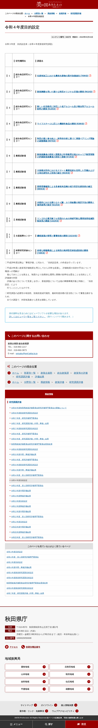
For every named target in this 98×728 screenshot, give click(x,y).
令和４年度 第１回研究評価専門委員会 (27, 475)
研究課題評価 (76, 13)
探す (50, 724)
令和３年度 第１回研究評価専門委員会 (27, 486)
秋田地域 (70, 674)
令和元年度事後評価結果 (21, 532)
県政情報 (51, 13)
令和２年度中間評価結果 (21, 511)
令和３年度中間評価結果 (21, 491)
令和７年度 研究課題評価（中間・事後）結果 (30, 423)
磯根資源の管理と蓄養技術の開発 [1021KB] (57, 236)
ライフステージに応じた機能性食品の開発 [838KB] (60, 124)
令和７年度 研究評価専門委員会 (24, 418)
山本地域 (25, 674)
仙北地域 (70, 682)
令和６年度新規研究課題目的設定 (24, 449)
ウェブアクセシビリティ (63, 711)
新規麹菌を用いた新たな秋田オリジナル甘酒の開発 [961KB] (64, 92)
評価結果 (39, 376)
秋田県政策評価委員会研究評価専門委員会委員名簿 (31, 444)
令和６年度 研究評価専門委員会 (24, 434)
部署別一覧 (30, 373)
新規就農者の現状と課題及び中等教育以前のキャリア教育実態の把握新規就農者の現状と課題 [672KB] (65, 155)
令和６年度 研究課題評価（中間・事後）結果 (30, 439)
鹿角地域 (25, 667)
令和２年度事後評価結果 (21, 506)
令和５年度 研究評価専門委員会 (24, 460)
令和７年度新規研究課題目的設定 (24, 428)
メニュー (18, 724)
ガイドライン (47, 705)
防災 (84, 724)
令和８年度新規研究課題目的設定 (24, 413)
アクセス (14, 647)
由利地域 (25, 682)
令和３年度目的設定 (19, 501)
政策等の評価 (81, 373)
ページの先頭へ (92, 716)
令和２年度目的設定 (19, 522)
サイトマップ (27, 705)
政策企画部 (46, 373)
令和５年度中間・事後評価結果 (23, 454)
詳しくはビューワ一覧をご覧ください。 (27, 317)
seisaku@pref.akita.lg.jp (27, 353)
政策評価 (62, 13)
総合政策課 (63, 373)
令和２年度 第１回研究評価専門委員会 (27, 517)
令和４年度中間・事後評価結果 (23, 470)
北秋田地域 (70, 667)
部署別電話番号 (33, 647)
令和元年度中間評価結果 (21, 527)
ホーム (27, 13)
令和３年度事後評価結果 (21, 496)
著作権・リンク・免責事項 (32, 711)
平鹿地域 (25, 689)
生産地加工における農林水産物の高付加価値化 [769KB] (62, 76)
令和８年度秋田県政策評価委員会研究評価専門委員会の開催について (39, 408)
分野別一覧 (38, 13)
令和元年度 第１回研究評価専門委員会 (27, 537)
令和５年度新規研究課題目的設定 (24, 465)
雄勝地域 (70, 689)
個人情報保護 (67, 705)
